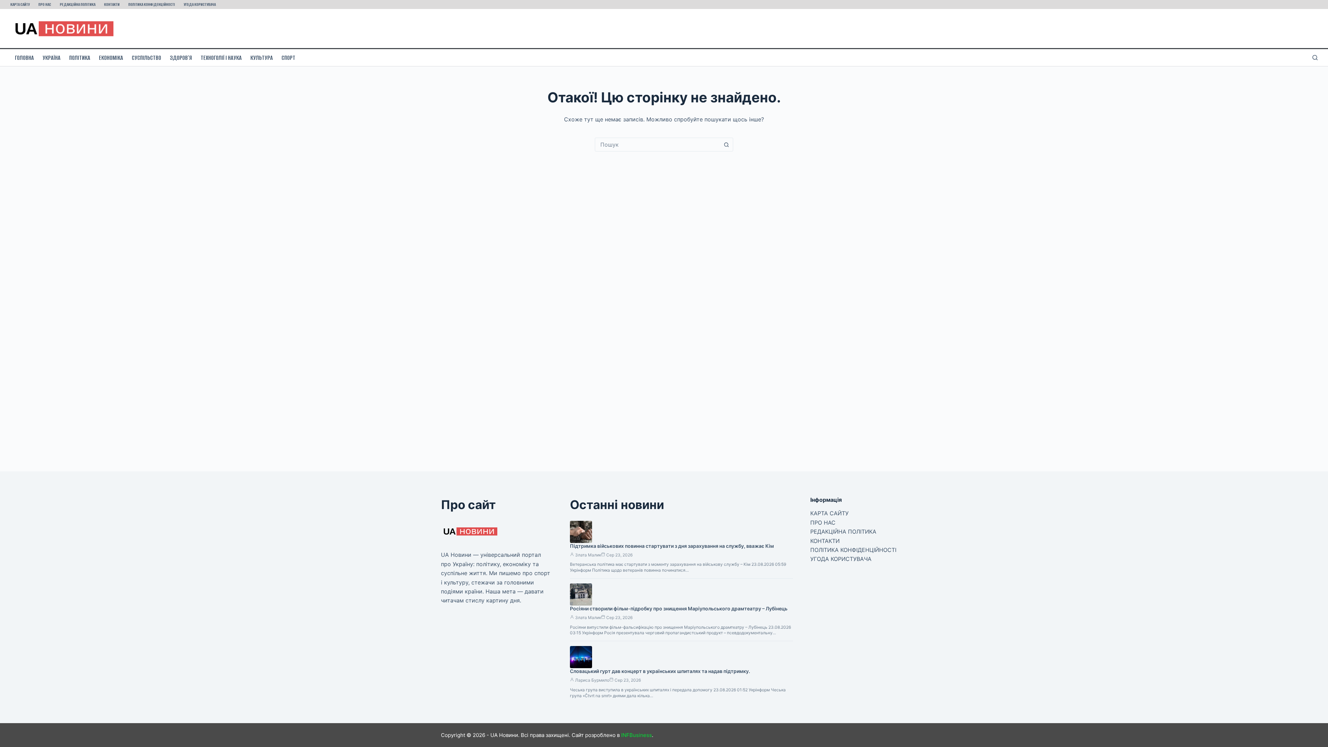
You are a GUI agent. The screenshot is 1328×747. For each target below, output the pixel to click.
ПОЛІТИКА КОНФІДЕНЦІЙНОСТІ (151, 4)
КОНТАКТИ (112, 4)
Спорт (288, 58)
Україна (52, 58)
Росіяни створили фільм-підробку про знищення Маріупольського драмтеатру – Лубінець (678, 608)
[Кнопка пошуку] (726, 144)
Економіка (111, 58)
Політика (79, 58)
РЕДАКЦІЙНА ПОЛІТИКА (77, 4)
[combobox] (657, 144)
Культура (261, 58)
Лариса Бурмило (592, 680)
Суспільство (146, 58)
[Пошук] (1315, 57)
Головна (24, 58)
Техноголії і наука (221, 58)
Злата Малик (588, 554)
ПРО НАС (44, 4)
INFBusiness (636, 735)
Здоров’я (181, 58)
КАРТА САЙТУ (20, 4)
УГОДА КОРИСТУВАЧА (200, 4)
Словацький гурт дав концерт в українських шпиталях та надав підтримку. (660, 671)
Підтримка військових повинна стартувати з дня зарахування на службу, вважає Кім (672, 546)
